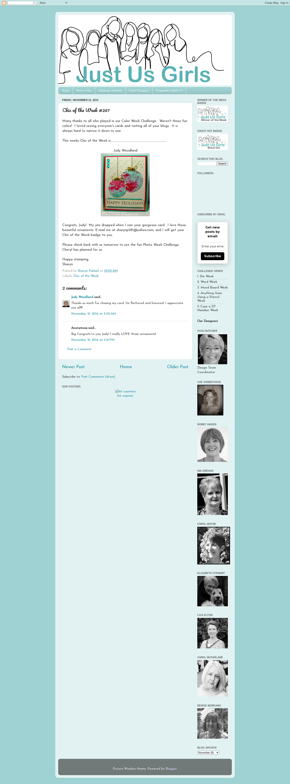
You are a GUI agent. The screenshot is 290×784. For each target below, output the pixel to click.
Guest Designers (139, 91)
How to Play (84, 91)
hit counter (125, 396)
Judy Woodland (82, 297)
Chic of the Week (86, 276)
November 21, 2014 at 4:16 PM (92, 340)
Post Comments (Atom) (98, 376)
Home (66, 91)
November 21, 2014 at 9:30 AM (93, 313)
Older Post (177, 367)
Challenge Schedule (110, 91)
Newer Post (73, 367)
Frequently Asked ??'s (169, 91)
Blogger (171, 768)
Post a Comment (79, 349)
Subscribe (212, 256)
